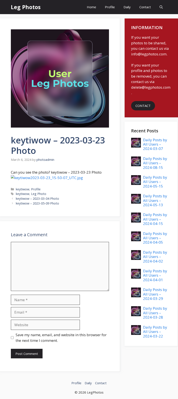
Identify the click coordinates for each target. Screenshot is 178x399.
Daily (127, 7)
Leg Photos (26, 7)
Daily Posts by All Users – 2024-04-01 (155, 275)
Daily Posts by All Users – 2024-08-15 (155, 163)
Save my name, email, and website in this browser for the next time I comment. (61, 337)
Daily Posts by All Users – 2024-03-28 (155, 313)
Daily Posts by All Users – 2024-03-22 (155, 332)
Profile (110, 7)
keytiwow (22, 189)
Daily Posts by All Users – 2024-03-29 (155, 294)
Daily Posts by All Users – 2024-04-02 (155, 257)
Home (91, 7)
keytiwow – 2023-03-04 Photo (37, 198)
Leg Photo (38, 194)
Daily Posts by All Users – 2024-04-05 (155, 238)
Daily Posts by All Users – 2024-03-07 (155, 144)
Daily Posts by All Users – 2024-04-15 (155, 219)
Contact (145, 7)
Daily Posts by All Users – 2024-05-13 (155, 200)
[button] (161, 7)
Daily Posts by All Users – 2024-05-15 (155, 182)
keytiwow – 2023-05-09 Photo (37, 203)
